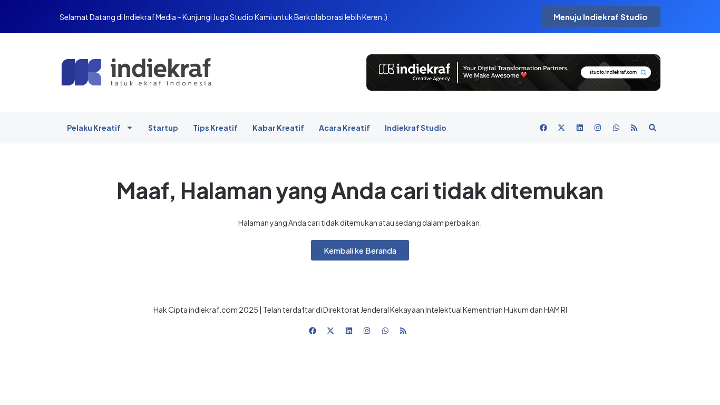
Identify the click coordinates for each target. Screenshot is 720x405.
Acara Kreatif (344, 127)
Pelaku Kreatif (94, 127)
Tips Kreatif (215, 127)
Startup (163, 127)
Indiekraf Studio (415, 127)
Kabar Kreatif (278, 127)
